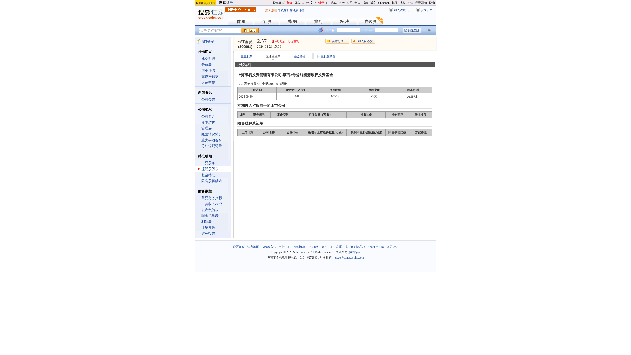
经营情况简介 (211, 134)
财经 (321, 3)
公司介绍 (392, 246)
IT (327, 3)
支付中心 (285, 246)
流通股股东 (210, 169)
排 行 (318, 21)
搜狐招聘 (299, 246)
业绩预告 (208, 228)
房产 (342, 3)
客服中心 (327, 246)
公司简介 (208, 116)
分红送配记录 (211, 146)
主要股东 (208, 163)
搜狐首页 (279, 3)
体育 (297, 3)
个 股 (267, 21)
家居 (349, 3)
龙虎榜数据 (210, 76)
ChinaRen (384, 3)
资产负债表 (210, 210)
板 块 (344, 21)
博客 (402, 3)
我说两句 (421, 3)
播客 (373, 3)
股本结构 (208, 122)
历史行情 (208, 70)
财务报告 (208, 233)
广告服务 (313, 246)
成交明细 (208, 59)
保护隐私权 (357, 246)
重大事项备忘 (211, 140)
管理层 (206, 128)
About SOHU (376, 246)
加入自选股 (365, 41)
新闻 (290, 3)
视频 (365, 3)
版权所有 (354, 252)
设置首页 (239, 246)
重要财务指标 (211, 198)
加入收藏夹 (401, 10)
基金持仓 (208, 175)
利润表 (206, 222)
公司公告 (208, 99)
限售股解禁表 (211, 181)
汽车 (334, 3)
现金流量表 (210, 216)
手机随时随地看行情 (291, 10)
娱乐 (309, 3)
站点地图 (253, 246)
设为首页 (427, 10)
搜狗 (432, 3)
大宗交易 (208, 82)
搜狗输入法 (269, 246)
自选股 (370, 21)
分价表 (206, 65)
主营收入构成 (211, 204)
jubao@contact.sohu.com (349, 257)
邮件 (395, 3)
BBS (410, 3)
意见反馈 (271, 10)
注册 (427, 30)
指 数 (292, 21)
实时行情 (338, 41)
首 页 (241, 21)
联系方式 (342, 246)
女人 (357, 3)
